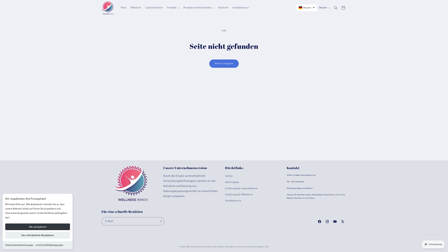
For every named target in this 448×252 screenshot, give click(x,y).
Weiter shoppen (224, 63)
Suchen (229, 176)
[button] (173, 7)
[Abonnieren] (160, 221)
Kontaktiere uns (233, 201)
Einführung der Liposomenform (241, 188)
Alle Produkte (232, 182)
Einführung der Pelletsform (239, 194)
